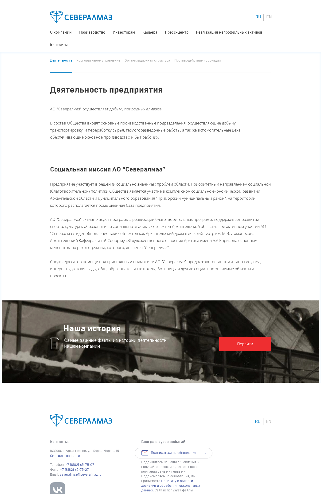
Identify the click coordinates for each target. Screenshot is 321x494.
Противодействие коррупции (197, 60)
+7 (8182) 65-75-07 (79, 465)
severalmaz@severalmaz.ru (81, 474)
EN (269, 17)
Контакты (59, 45)
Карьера (149, 32)
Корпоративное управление (98, 60)
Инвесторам (124, 32)
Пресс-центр (176, 32)
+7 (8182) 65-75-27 (74, 469)
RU (258, 17)
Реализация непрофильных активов (229, 32)
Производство (92, 32)
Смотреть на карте (65, 456)
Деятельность (61, 60)
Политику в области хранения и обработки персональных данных (170, 485)
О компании (61, 32)
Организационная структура (147, 60)
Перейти (245, 344)
